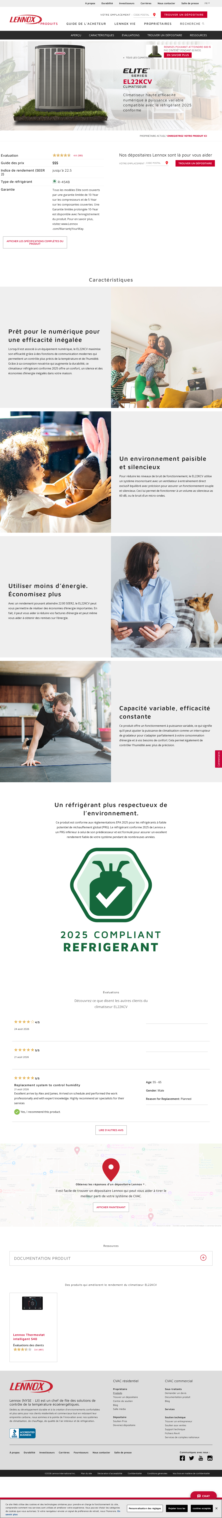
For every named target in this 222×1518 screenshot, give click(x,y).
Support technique (175, 1429)
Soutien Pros (120, 1421)
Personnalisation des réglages (145, 1508)
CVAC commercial (179, 1381)
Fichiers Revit (172, 1433)
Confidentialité (135, 1473)
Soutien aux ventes (175, 1425)
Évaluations (131, 35)
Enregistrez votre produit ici (187, 135)
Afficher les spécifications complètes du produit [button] (35, 242)
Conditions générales (157, 1473)
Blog (115, 1404)
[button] (218, 759)
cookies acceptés (202, 1508)
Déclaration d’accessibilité (109, 1473)
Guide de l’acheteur (86, 23)
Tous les (138, 57)
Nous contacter (166, 3)
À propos (90, 3)
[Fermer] (216, 1508)
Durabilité (107, 3)
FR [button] (206, 3)
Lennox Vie (125, 23)
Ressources (198, 35)
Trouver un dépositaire (184, 14)
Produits (49, 23)
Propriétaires (158, 23)
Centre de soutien (123, 1400)
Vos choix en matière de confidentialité (191, 1473)
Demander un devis (175, 1393)
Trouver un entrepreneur (178, 1421)
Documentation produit (177, 1396)
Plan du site (86, 1473)
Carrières (146, 3)
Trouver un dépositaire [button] (195, 163)
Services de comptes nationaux (182, 1437)
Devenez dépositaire (124, 1425)
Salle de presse (190, 3)
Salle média (119, 1408)
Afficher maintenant (111, 1207)
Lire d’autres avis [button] (111, 1130)
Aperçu (76, 35)
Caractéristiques (101, 35)
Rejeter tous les (176, 1508)
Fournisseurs (81, 1452)
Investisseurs (126, 3)
